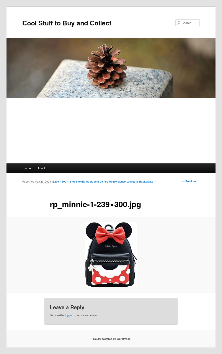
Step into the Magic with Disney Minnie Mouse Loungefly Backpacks (111, 181)
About (41, 168)
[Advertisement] (111, 130)
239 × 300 (60, 181)
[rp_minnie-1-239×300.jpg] (111, 254)
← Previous (189, 181)
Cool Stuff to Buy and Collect (66, 22)
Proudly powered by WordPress (111, 339)
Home (27, 168)
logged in (70, 315)
